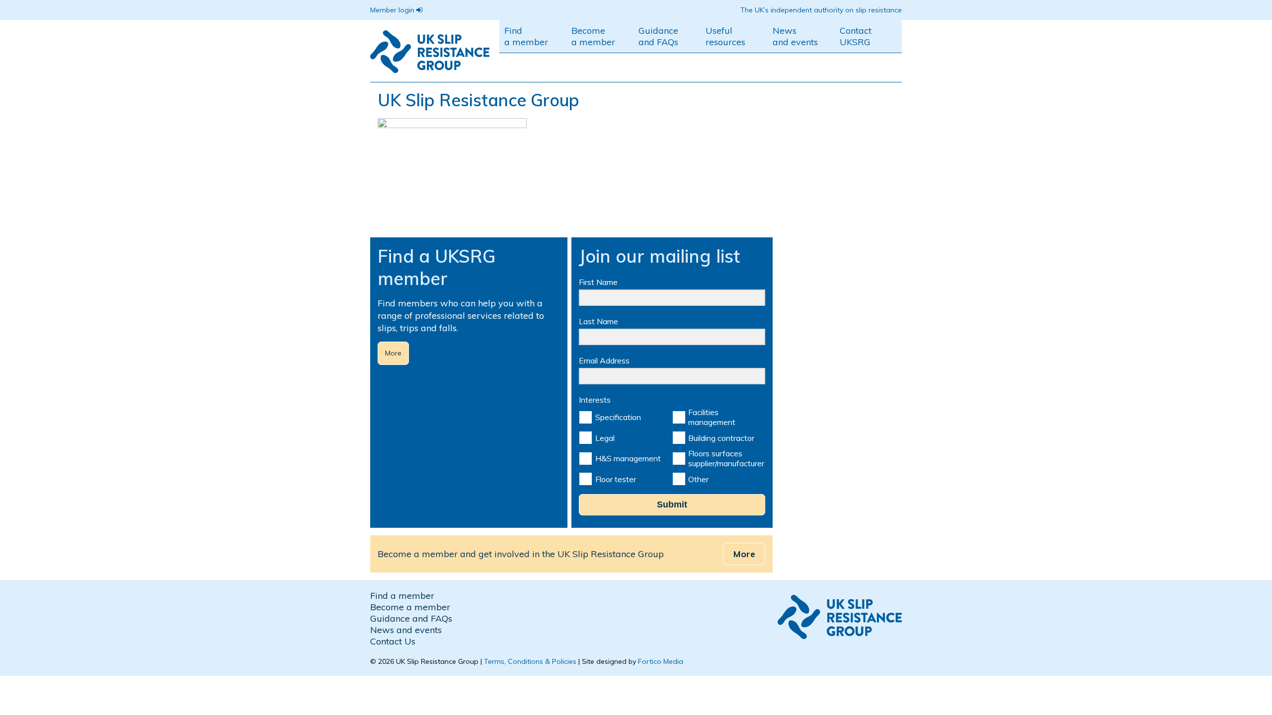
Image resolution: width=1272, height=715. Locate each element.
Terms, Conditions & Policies (530, 661)
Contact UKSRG (856, 36)
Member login (393, 9)
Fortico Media (660, 661)
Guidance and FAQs (658, 36)
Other (698, 479)
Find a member (526, 36)
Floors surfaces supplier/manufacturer (726, 458)
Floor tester (615, 479)
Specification (618, 417)
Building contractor (721, 438)
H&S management (628, 458)
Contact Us (392, 641)
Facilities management (711, 417)
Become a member (593, 36)
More (393, 353)
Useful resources (725, 36)
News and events (795, 36)
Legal (605, 438)
